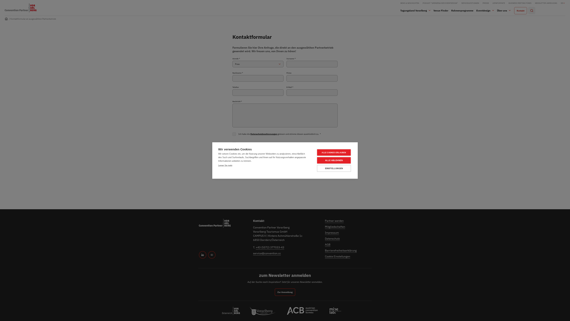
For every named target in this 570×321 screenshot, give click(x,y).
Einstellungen (334, 168)
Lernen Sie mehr (225, 165)
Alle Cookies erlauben (334, 152)
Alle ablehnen (334, 160)
